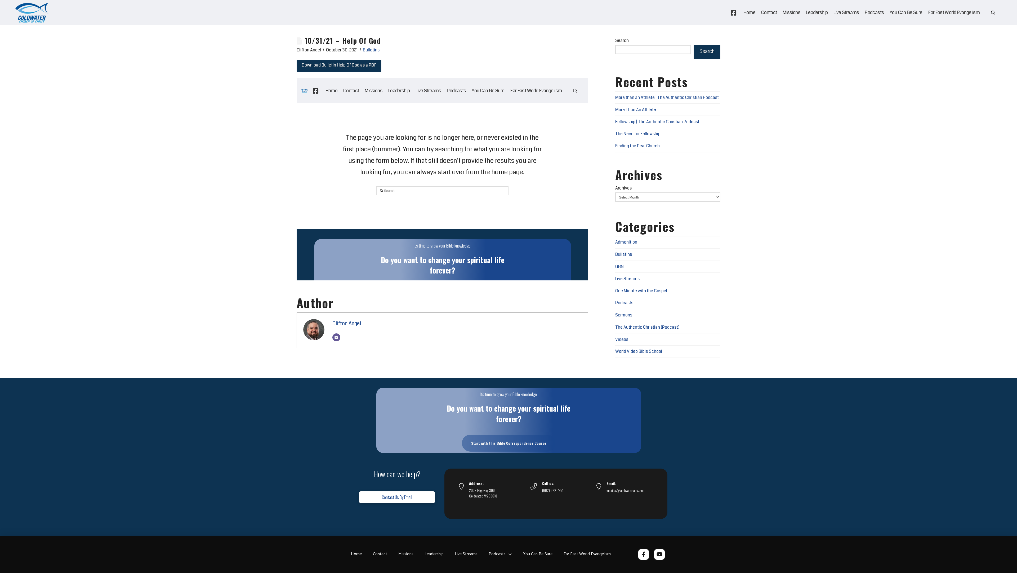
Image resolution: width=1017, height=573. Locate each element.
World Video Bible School (638, 351)
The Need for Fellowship (638, 134)
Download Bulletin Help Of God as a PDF (339, 65)
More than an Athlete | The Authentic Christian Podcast (667, 97)
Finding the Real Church (637, 146)
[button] (993, 12)
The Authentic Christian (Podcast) (647, 327)
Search (622, 40)
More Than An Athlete (635, 110)
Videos (621, 339)
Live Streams (627, 279)
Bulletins (371, 50)
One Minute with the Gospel (641, 291)
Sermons (623, 315)
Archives (623, 188)
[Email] (336, 337)
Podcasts (624, 303)
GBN (619, 266)
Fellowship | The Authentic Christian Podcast (657, 122)
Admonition (626, 242)
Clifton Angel (346, 323)
